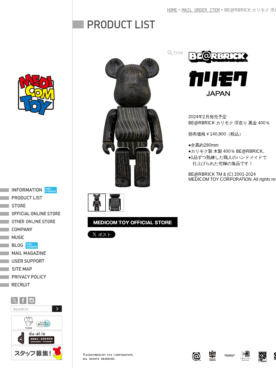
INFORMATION (27, 190)
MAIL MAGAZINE (29, 253)
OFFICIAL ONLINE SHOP (37, 214)
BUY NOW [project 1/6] (133, 222)
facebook (23, 300)
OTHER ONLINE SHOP (34, 221)
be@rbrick (196, 356)
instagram (31, 300)
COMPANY (22, 229)
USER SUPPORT (28, 261)
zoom (175, 52)
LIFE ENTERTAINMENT (263, 356)
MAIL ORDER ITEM (201, 10)
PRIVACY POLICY (29, 277)
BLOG (17, 245)
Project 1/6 (212, 356)
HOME (172, 10)
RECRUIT (22, 285)
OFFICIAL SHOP (28, 206)
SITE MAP (22, 269)
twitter (14, 300)
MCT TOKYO (229, 355)
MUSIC (19, 237)
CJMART (245, 355)
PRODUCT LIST (27, 198)
